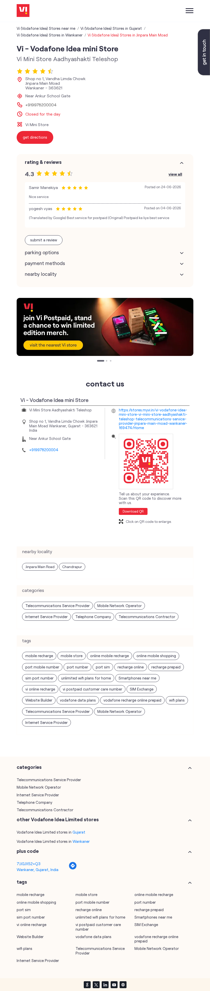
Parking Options (42, 252)
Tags (22, 882)
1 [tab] (98, 361)
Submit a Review (43, 240)
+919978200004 (41, 104)
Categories (29, 767)
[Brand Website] (123, 984)
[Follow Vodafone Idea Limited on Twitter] (96, 984)
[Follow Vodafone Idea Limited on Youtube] (114, 984)
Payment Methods (45, 263)
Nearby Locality (41, 274)
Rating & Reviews (43, 162)
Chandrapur (72, 566)
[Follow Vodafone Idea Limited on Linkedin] (105, 984)
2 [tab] (107, 361)
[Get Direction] (73, 868)
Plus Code (28, 851)
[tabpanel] (105, 327)
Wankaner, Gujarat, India (37, 869)
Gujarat (78, 832)
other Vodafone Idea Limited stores (58, 819)
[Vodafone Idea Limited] (23, 11)
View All (175, 174)
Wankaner (81, 841)
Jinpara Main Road (40, 566)
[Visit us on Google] (87, 984)
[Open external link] (204, 73)
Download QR (133, 511)
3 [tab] (111, 361)
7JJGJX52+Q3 (28, 863)
